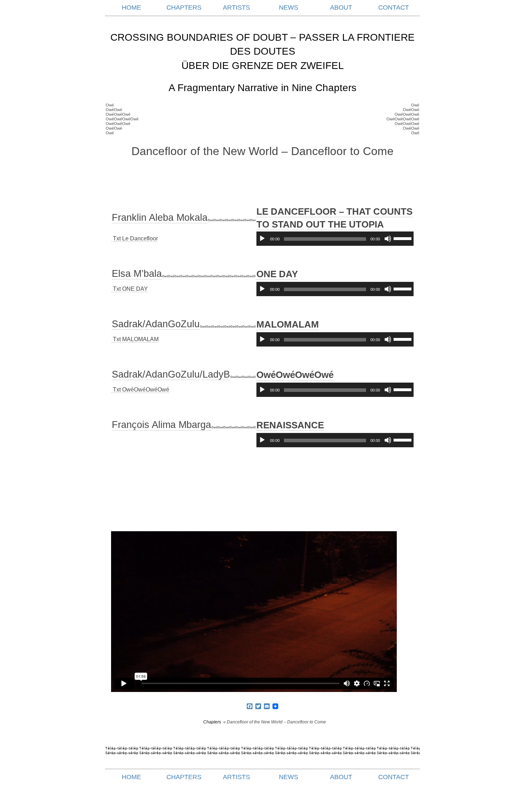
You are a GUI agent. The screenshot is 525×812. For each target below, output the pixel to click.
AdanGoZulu (172, 324)
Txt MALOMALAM (135, 339)
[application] (335, 238)
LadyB (216, 374)
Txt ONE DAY (129, 289)
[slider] (404, 237)
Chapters (183, 7)
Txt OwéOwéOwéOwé (140, 390)
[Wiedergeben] (262, 238)
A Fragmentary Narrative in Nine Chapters (262, 87)
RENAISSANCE (290, 425)
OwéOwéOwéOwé (295, 374)
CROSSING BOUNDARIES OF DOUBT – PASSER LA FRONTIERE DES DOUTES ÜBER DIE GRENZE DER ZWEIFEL (262, 51)
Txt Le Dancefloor (134, 238)
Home (131, 7)
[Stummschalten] (387, 238)
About (341, 7)
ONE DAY (277, 274)
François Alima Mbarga (161, 424)
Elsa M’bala (137, 273)
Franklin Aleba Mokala (160, 217)
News (288, 7)
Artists (236, 7)
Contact (393, 7)
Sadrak (127, 324)
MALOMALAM (287, 324)
